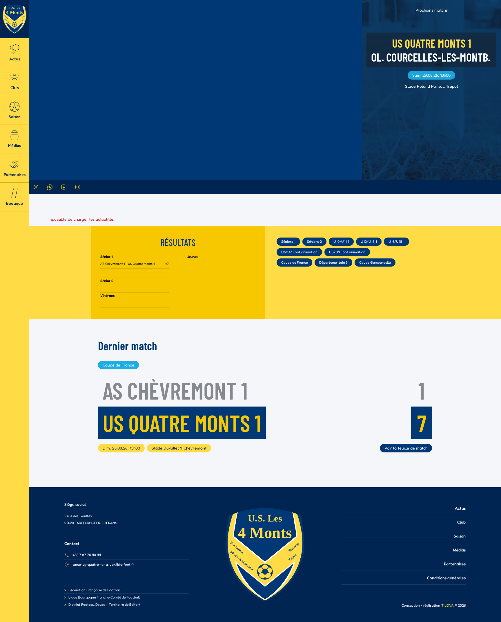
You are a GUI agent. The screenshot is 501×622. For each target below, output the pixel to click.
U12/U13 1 (369, 241)
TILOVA (447, 605)
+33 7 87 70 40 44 (86, 555)
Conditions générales (446, 577)
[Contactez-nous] (36, 187)
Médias (459, 549)
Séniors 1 (288, 241)
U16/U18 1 (396, 241)
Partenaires (455, 563)
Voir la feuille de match (405, 447)
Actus (460, 508)
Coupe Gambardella (375, 262)
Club (461, 521)
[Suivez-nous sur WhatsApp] (50, 187)
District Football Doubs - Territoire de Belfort (104, 604)
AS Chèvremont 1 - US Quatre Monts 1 (127, 264)
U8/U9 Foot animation (347, 252)
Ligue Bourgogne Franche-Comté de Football (104, 597)
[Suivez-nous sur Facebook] (64, 187)
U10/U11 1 (341, 241)
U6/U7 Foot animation (299, 252)
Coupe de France (294, 262)
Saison (460, 535)
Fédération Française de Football (94, 590)
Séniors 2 (314, 241)
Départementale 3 (333, 262)
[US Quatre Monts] (14, 19)
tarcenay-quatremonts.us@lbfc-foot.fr (103, 564)
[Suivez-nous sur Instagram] (78, 187)
